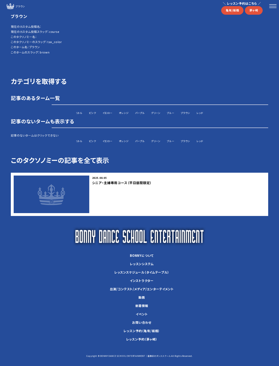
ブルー (170, 113)
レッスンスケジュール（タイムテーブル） (141, 272)
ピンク (92, 113)
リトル (79, 113)
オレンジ (124, 113)
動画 (141, 297)
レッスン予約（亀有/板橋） (142, 331)
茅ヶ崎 (253, 10)
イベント (142, 314)
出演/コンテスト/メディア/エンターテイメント (142, 289)
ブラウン (185, 113)
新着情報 (141, 306)
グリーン (156, 113)
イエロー (108, 113)
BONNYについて (142, 255)
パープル (140, 113)
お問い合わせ (141, 322)
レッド (199, 113)
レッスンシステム (142, 264)
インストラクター (142, 280)
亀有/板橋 (232, 10)
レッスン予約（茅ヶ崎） (141, 339)
